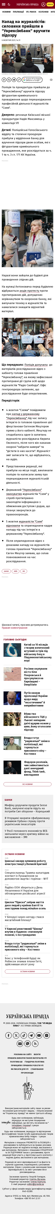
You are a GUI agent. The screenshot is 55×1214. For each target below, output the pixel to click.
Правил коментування (14, 627)
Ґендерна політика (34, 1062)
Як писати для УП (19, 1069)
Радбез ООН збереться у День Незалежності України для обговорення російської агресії (25, 890)
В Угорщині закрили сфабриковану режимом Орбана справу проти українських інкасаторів (27, 821)
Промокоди (27, 1073)
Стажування (37, 1069)
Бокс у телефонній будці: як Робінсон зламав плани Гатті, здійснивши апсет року (23, 961)
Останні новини (15, 854)
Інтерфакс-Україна (21, 1125)
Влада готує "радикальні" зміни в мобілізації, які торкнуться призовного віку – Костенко (37, 745)
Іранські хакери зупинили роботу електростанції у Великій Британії (26, 862)
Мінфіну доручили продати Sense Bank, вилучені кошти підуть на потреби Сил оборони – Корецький (27, 808)
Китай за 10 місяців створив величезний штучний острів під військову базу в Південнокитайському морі (38, 652)
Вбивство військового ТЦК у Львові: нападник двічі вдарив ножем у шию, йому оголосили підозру (37, 721)
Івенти (37, 1054)
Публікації (18, 12)
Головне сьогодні (15, 639)
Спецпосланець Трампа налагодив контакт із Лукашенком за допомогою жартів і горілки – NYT (27, 875)
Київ (15, 571)
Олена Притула (38, 1182)
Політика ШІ (16, 1062)
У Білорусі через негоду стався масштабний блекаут (24, 918)
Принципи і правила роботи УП (27, 1065)
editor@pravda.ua (35, 1184)
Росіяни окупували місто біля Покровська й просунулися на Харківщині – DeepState (35, 676)
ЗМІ (23, 571)
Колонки (43, 12)
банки (6, 571)
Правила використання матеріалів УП (27, 1058)
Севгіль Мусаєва (37, 1179)
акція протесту (30, 290)
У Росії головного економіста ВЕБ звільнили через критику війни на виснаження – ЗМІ (27, 834)
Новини (6, 12)
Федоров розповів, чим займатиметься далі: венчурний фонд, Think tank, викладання (36, 768)
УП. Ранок (31, 12)
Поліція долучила (36, 364)
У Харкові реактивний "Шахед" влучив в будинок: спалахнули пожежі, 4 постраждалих (24, 931)
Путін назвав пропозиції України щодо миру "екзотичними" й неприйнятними (36, 699)
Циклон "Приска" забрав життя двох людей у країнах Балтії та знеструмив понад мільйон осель (25, 905)
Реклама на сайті (23, 1054)
